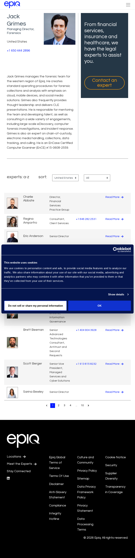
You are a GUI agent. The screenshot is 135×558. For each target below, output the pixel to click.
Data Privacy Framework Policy (86, 492)
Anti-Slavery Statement (57, 494)
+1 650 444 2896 (18, 50)
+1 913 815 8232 (86, 363)
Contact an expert (104, 83)
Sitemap (83, 478)
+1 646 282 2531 (86, 219)
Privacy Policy (87, 470)
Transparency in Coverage (115, 489)
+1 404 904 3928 (86, 330)
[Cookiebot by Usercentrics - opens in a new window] (115, 249)
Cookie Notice (115, 457)
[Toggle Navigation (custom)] (128, 4)
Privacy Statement (85, 508)
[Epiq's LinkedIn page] (8, 478)
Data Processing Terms (85, 524)
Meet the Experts (20, 463)
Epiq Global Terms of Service (57, 463)
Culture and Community (85, 460)
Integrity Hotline (55, 516)
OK (100, 305)
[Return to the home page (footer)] (12, 4)
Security (111, 465)
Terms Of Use (59, 476)
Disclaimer (56, 484)
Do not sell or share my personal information (35, 305)
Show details (116, 294)
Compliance (57, 505)
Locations (14, 456)
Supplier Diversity (111, 476)
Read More (112, 197)
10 (82, 405)
